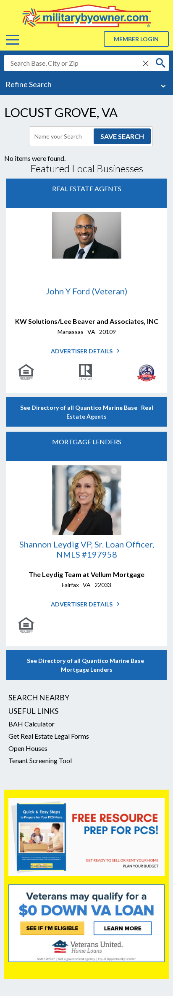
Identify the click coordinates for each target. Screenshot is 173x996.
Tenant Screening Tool (40, 760)
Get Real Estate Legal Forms (48, 736)
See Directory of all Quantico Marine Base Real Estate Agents (86, 412)
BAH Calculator (31, 724)
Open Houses (27, 748)
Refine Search (28, 84)
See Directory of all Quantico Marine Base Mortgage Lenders (87, 665)
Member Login (136, 39)
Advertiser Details (82, 351)
